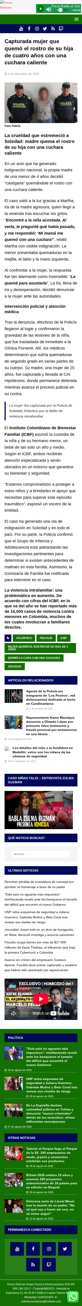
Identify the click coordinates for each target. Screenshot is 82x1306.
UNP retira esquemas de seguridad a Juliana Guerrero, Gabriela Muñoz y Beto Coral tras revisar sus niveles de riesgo (37, 917)
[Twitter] (45, 28)
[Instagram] (37, 28)
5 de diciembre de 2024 (23, 74)
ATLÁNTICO (24, 638)
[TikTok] (53, 28)
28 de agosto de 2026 (20, 1070)
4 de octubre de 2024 (41, 708)
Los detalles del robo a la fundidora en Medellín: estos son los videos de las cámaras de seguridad (43, 752)
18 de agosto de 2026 (41, 1166)
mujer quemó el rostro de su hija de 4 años (38, 648)
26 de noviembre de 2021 (22, 761)
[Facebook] (29, 28)
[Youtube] (21, 28)
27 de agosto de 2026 (20, 1126)
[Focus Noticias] (10, 7)
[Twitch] (61, 28)
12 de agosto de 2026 (41, 1218)
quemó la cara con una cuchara (34, 658)
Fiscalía (46, 638)
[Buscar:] (41, 854)
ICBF (64, 638)
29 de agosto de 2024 (20, 739)
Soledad (14, 666)
